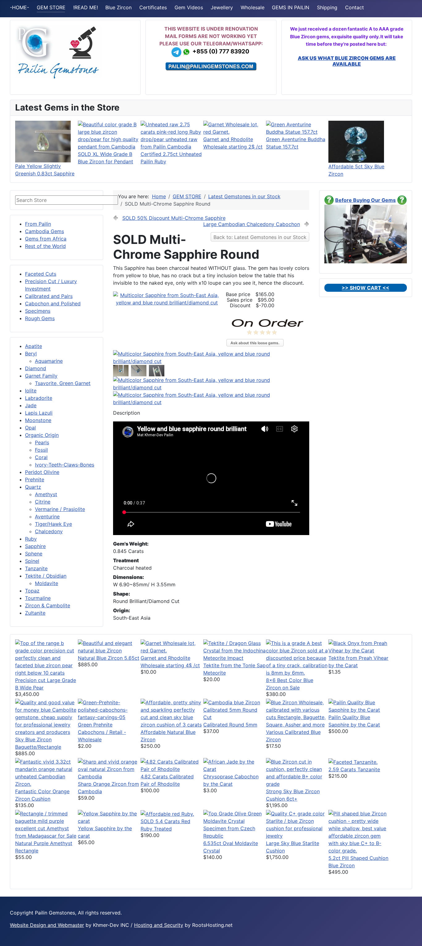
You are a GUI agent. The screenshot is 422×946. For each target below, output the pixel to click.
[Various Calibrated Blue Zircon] (297, 713)
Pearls (42, 442)
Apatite (33, 346)
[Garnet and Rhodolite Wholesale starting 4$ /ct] (172, 646)
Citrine (42, 502)
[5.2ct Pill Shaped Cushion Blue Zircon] (359, 831)
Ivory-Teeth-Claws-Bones (64, 465)
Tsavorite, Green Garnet (63, 383)
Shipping (327, 7)
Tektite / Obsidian (45, 576)
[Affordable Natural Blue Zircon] (172, 713)
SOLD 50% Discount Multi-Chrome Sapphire (174, 218)
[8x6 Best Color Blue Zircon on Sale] (297, 657)
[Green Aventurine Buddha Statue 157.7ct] (297, 127)
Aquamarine (49, 361)
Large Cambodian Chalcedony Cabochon (251, 224)
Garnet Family (41, 376)
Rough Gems (40, 318)
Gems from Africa (45, 239)
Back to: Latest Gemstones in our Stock (259, 237)
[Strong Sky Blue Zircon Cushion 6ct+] (297, 772)
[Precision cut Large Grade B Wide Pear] (46, 657)
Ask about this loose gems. (255, 343)
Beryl (31, 353)
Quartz (33, 487)
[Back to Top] (411, 934)
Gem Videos (189, 7)
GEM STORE (51, 7)
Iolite (30, 390)
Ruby (31, 539)
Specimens (37, 311)
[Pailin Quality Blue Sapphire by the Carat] (359, 705)
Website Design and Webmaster (47, 925)
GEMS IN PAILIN (290, 7)
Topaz (32, 591)
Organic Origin (42, 435)
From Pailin (38, 224)
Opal (30, 428)
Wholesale (252, 7)
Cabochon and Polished (53, 303)
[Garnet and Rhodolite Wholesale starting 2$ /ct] (234, 127)
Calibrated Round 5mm (230, 725)
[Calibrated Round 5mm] (234, 709)
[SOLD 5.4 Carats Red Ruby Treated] (167, 813)
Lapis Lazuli (39, 413)
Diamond (35, 368)
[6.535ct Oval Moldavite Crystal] (234, 824)
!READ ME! (85, 7)
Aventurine (47, 516)
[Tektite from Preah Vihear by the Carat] (359, 646)
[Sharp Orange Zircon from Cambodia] (109, 768)
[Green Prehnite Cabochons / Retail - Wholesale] (109, 709)
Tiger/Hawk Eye (53, 524)
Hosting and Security (158, 925)
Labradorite (38, 398)
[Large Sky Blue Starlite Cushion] (297, 824)
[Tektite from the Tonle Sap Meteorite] (234, 650)
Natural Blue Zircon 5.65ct (108, 658)
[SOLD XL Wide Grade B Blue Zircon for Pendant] (109, 135)
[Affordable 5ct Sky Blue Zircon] (356, 141)
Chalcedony (49, 531)
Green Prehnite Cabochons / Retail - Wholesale (102, 732)
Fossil (41, 450)
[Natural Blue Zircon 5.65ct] (109, 646)
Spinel (32, 561)
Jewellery (222, 7)
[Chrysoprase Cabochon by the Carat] (234, 765)
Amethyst (46, 494)
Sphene (33, 553)
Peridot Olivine (42, 472)
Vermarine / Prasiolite (60, 509)
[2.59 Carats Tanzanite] (353, 762)
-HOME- (19, 7)
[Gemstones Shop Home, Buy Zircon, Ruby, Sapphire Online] (58, 51)
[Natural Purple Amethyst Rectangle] (46, 824)
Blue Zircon (118, 7)
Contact (354, 7)
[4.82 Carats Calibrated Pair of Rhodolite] (172, 765)
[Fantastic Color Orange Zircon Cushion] (46, 772)
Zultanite (35, 613)
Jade (30, 405)
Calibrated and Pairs (49, 296)
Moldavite (46, 583)
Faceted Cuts (40, 274)
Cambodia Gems (44, 231)
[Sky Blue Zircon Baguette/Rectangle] (46, 717)
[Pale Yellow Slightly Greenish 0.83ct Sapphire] (43, 141)
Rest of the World (45, 246)
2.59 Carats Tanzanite (354, 769)
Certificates (153, 7)
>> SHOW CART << (365, 288)
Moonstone (38, 420)
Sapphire (35, 546)
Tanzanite (36, 568)
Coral (41, 457)
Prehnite (34, 479)
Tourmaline (38, 598)
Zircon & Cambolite (47, 605)
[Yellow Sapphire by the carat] (109, 817)
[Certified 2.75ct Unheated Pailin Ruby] (172, 135)
